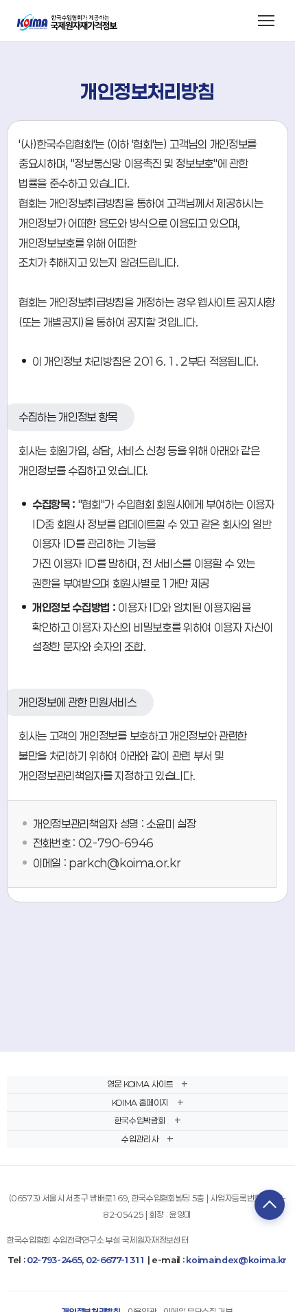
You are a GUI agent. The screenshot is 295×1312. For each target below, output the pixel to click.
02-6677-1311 (115, 1260)
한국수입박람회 (140, 1120)
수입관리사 (139, 1139)
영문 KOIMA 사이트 (140, 1084)
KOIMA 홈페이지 (140, 1102)
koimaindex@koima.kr (236, 1260)
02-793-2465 (54, 1260)
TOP (270, 1205)
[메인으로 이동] (68, 20)
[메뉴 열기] (266, 20)
